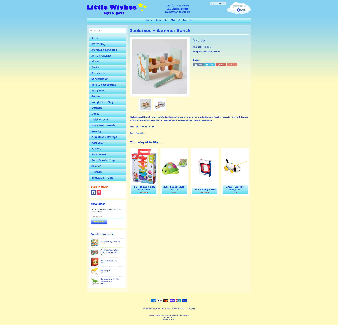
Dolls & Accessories (108, 86)
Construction (100, 79)
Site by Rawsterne (169, 317)
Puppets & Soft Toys (104, 137)
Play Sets (97, 143)
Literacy (96, 108)
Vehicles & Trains (102, 178)
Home (149, 20)
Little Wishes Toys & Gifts (168, 315)
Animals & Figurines (104, 50)
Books (95, 67)
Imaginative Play (102, 102)
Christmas (98, 73)
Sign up (221, 3)
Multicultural (99, 119)
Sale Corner (98, 154)
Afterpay (166, 308)
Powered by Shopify (169, 320)
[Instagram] (99, 192)
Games (95, 96)
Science (96, 166)
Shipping (191, 308)
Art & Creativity (101, 56)
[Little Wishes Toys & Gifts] (117, 9)
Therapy (96, 172)
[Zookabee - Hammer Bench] (145, 104)
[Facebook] (93, 192)
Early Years (98, 90)
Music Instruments (103, 125)
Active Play (98, 44)
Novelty (96, 131)
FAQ (173, 20)
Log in (213, 3)
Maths (95, 114)
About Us (161, 20)
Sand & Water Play (103, 160)
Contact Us (185, 20)
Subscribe (99, 222)
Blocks (95, 61)
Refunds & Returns (151, 308)
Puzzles (96, 149)
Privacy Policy (178, 308)
